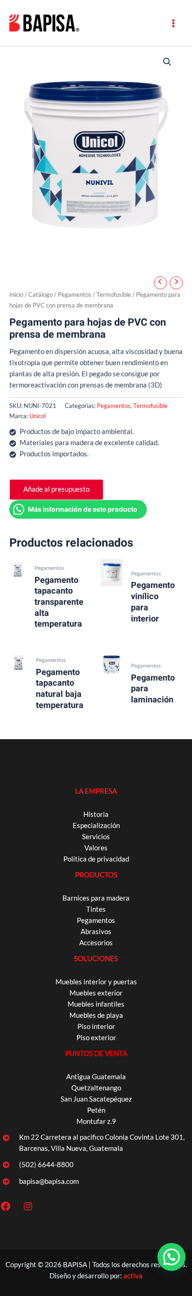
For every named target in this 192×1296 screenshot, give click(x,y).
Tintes (96, 909)
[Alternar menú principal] (173, 22)
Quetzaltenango (96, 1088)
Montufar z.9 (96, 1121)
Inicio (16, 294)
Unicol (37, 416)
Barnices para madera (96, 898)
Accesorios (96, 943)
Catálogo (40, 294)
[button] (167, 61)
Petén (96, 1110)
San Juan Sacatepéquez (96, 1099)
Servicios (96, 837)
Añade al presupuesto (56, 489)
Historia (96, 814)
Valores (96, 848)
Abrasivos (96, 931)
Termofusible (113, 294)
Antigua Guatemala (96, 1077)
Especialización (96, 825)
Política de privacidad (96, 859)
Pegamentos (74, 294)
